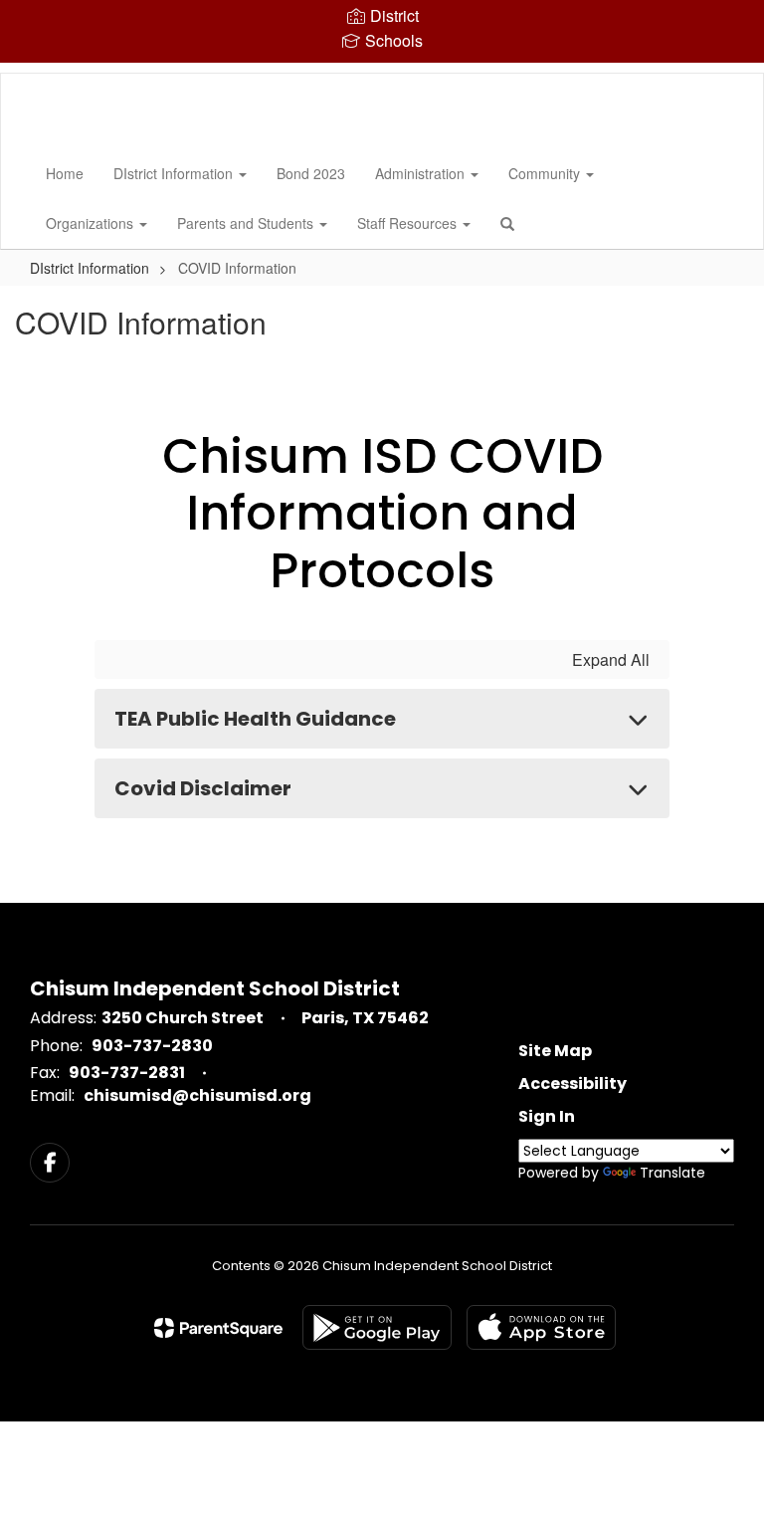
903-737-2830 (152, 1045)
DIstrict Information (175, 173)
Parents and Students (247, 223)
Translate (672, 1173)
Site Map (555, 1050)
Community (546, 173)
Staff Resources (409, 223)
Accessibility (572, 1083)
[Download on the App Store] (541, 1327)
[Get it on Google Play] (377, 1327)
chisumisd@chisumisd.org (197, 1095)
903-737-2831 (127, 1072)
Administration (422, 173)
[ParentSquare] (218, 1328)
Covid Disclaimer (202, 788)
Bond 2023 (311, 173)
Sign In (546, 1116)
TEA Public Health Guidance (255, 719)
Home (65, 173)
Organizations (91, 223)
